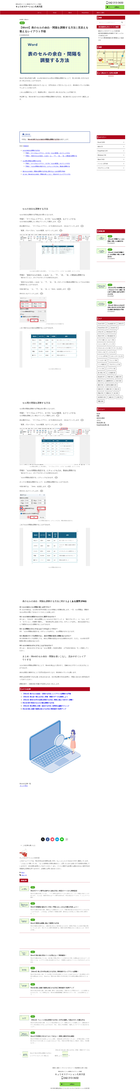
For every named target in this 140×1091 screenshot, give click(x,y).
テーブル (117, 348)
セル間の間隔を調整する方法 (32, 161)
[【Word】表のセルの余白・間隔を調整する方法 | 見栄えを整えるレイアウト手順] (57, 839)
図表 (100, 381)
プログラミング (114, 364)
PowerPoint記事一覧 (103, 425)
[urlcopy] (67, 839)
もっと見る (24, 786)
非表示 (26, 146)
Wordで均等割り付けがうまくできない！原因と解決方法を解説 (52, 1036)
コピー (111, 340)
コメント (101, 344)
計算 (119, 397)
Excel (54, 12)
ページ (101, 368)
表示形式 (102, 397)
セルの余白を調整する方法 (31, 150)
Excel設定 (112, 323)
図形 (118, 376)
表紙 (111, 397)
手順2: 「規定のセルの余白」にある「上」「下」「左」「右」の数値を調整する (51, 156)
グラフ (101, 340)
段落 (100, 389)
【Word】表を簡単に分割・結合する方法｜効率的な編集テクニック (46, 706)
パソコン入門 (103, 356)
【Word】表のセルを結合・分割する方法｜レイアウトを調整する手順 (47, 694)
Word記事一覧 (101, 422)
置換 (108, 393)
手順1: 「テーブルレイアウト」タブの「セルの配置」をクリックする (47, 153)
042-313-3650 (115, 2)
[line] (62, 839)
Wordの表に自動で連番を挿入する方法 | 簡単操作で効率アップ (44, 709)
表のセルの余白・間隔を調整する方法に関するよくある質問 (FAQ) (44, 171)
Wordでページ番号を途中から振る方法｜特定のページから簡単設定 (53, 891)
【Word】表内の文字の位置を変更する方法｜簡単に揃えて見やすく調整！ (48, 700)
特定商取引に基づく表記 (81, 1068)
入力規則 (111, 372)
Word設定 (111, 336)
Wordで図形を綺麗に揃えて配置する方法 (44, 923)
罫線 (100, 393)
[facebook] (48, 839)
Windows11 (111, 332)
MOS (121, 323)
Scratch (114, 327)
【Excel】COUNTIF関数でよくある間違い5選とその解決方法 (116, 254)
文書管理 (109, 381)
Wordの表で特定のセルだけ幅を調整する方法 (38, 703)
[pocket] (52, 839)
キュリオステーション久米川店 (29, 6)
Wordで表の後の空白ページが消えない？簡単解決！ (48, 955)
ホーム (39, 12)
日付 (118, 381)
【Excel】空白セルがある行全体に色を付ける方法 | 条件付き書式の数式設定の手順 (116, 307)
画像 (109, 389)
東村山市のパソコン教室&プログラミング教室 (70, 1071)
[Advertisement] (55, 115)
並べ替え (101, 372)
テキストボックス (104, 348)
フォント (113, 360)
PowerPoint (85, 12)
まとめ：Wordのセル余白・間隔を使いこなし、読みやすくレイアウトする (46, 174)
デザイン (101, 352)
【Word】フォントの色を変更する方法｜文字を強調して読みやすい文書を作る (57, 1020)
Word (70, 12)
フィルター (102, 360)
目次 (117, 389)
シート (111, 344)
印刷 (110, 376)
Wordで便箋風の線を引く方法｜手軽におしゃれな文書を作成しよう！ (54, 907)
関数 (100, 401)
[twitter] (43, 839)
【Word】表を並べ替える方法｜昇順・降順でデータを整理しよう (45, 697)
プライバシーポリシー (67, 1068)
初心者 (101, 376)
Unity (100, 332)
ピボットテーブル (117, 356)
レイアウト (111, 368)
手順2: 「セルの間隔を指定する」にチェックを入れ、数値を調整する (47, 166)
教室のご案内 (100, 12)
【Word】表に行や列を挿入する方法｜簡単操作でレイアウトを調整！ (54, 971)
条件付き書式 (111, 385)
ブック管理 (102, 364)
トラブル (111, 352)
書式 (100, 385)
